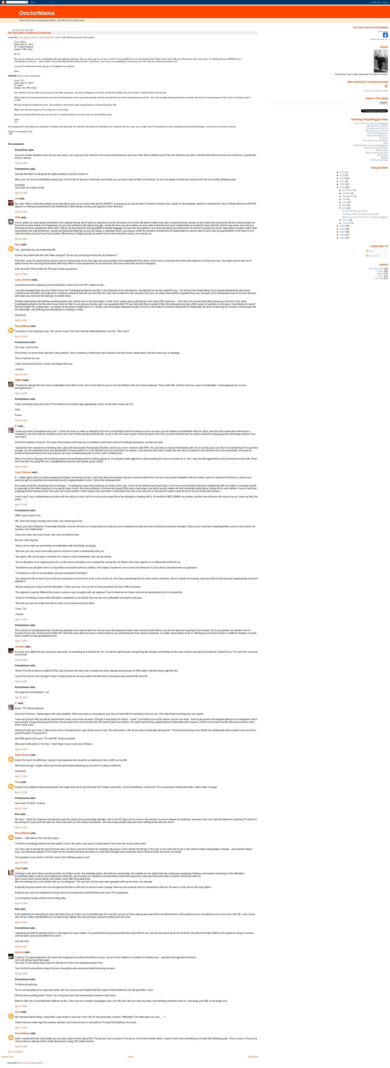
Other (380, 276)
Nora (18, 244)
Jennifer (19, 646)
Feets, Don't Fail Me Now (375, 148)
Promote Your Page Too (379, 39)
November (347, 190)
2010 (342, 187)
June (345, 202)
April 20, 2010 (21, 776)
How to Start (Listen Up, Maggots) (371, 123)
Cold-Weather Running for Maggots (371, 145)
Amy (17, 782)
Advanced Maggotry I (377, 133)
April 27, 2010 (21, 1006)
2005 (342, 238)
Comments (373, 256)
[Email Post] (10, 133)
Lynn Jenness (23, 279)
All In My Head (376, 268)
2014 (342, 175)
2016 (342, 172)
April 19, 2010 (21, 660)
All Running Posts (379, 160)
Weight (384, 157)
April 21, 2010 (21, 792)
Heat (385, 143)
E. (16, 426)
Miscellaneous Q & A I (377, 126)
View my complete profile (376, 90)
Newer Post (7, 1057)
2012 (342, 181)
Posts (371, 251)
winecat (19, 952)
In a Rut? (383, 138)
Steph (18, 868)
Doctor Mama (383, 31)
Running (379, 278)
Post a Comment (15, 1052)
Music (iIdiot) (382, 150)
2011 (342, 184)
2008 (342, 229)
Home (130, 1057)
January (346, 223)
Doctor (380, 271)
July (344, 199)
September (348, 196)
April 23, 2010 (21, 809)
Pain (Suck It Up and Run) (375, 140)
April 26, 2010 (21, 922)
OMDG (18, 380)
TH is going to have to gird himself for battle (39, 37)
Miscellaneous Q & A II (377, 128)
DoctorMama (37, 13)
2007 (342, 232)
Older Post (253, 1057)
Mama (380, 273)
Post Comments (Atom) (32, 1063)
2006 (342, 235)
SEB (17, 217)
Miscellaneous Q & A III (377, 130)
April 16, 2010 (21, 239)
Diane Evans (22, 755)
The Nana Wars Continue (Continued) (29, 33)
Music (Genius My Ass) (377, 152)
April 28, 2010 (21, 1047)
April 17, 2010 (21, 505)
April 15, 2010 (21, 163)
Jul (16, 198)
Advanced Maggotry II (377, 135)
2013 (342, 178)
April (344, 208)
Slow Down (382, 155)
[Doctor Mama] (385, 36)
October (346, 193)
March (345, 220)
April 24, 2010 (21, 903)
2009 (342, 226)
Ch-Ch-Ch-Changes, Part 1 (355, 211)
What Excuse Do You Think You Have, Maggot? (365, 217)
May (344, 205)
